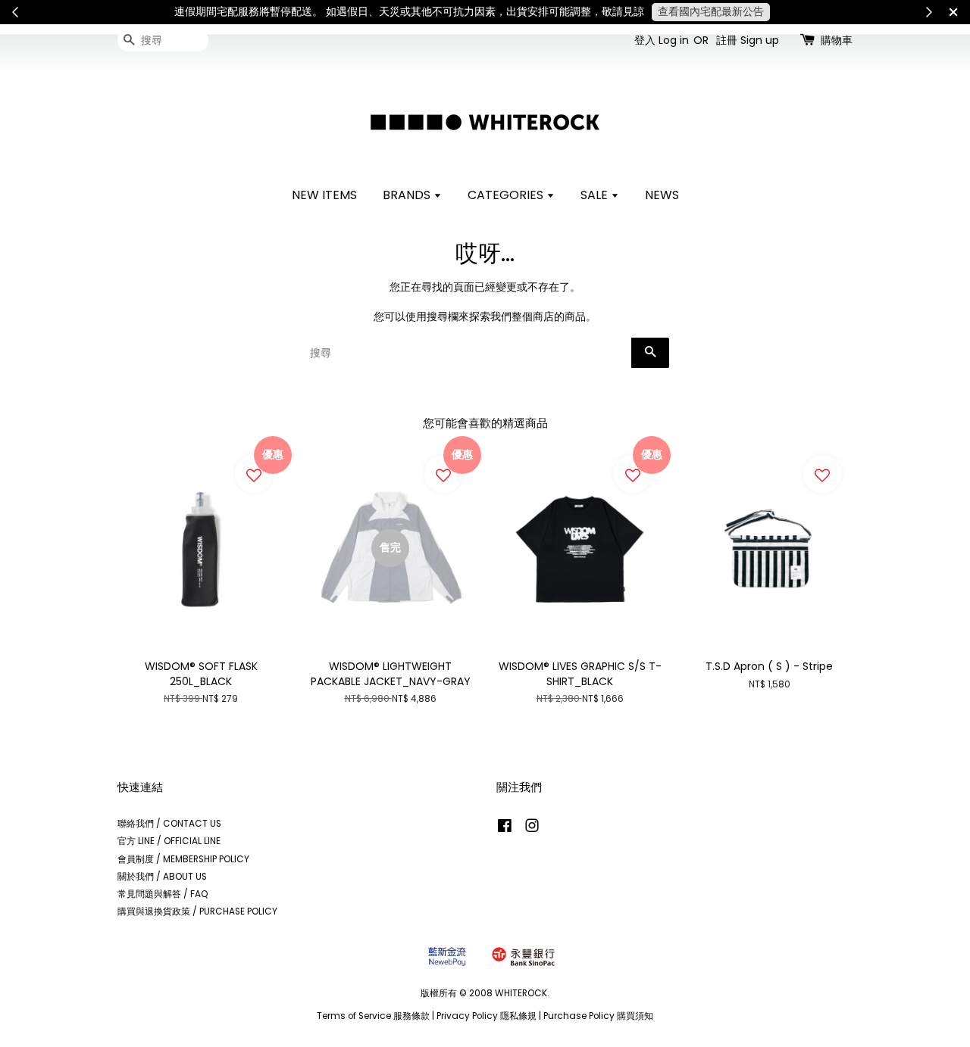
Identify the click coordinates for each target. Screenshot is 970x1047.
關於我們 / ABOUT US (162, 877)
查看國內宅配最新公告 (711, 11)
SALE (595, 195)
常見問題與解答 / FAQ (162, 894)
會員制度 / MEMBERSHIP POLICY (183, 859)
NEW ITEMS (324, 195)
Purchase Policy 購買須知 (598, 1016)
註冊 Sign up (747, 40)
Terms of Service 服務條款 (373, 1016)
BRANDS (408, 195)
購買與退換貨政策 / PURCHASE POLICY (197, 911)
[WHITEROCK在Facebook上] (504, 829)
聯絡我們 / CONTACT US (169, 824)
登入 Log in (661, 40)
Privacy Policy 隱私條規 (486, 1016)
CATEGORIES (507, 195)
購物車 (837, 40)
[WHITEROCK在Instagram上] (532, 829)
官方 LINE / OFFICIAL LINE (169, 841)
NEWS (662, 195)
